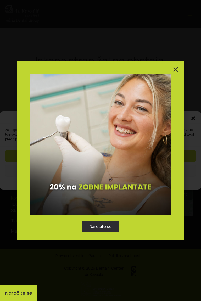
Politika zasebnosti (98, 182)
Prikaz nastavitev (100, 170)
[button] (193, 118)
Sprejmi (100, 156)
